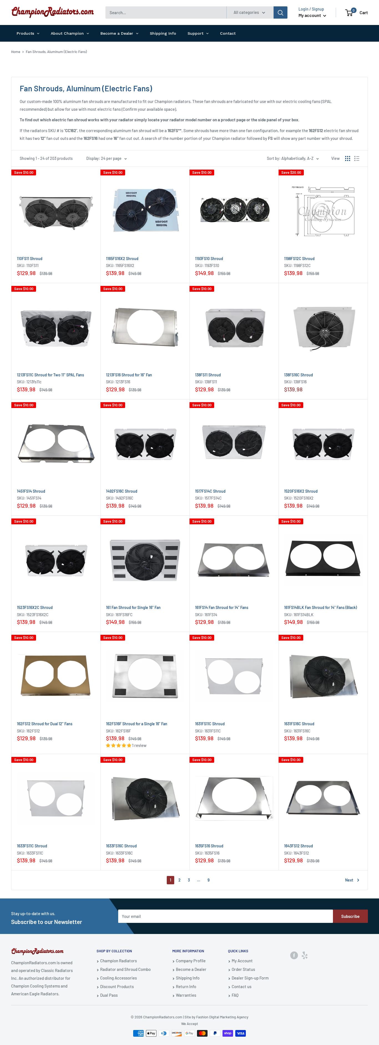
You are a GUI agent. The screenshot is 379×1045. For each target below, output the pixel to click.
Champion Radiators (118, 960)
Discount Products (117, 986)
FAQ (235, 995)
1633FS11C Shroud (32, 845)
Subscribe (350, 916)
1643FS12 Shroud (298, 845)
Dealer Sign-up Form (250, 977)
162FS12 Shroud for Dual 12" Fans (44, 723)
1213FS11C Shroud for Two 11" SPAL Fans (50, 374)
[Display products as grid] (347, 158)
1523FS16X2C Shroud (35, 607)
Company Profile (191, 960)
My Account (242, 960)
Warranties (186, 995)
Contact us (241, 986)
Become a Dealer (191, 969)
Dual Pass (109, 995)
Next (349, 880)
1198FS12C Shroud (299, 258)
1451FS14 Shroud (31, 491)
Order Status (243, 969)
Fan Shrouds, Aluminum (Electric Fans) (56, 51)
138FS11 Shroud (208, 374)
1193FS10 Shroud (209, 258)
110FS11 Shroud (29, 258)
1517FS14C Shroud (210, 491)
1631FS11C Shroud (210, 723)
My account (310, 15)
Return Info (186, 986)
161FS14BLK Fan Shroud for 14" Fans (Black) (320, 607)
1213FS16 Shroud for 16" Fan (129, 374)
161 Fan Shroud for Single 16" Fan (133, 607)
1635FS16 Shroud (209, 845)
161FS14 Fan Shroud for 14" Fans (221, 607)
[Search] (280, 12)
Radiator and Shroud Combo (125, 969)
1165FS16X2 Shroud (122, 258)
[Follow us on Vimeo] (305, 955)
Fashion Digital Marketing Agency (222, 1017)
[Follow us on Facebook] (294, 955)
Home (15, 51)
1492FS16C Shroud (121, 491)
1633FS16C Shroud (121, 845)
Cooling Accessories (118, 977)
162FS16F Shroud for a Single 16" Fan (136, 723)
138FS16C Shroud (298, 374)
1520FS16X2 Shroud (301, 491)
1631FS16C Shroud (299, 723)
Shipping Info (187, 977)
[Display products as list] (356, 158)
